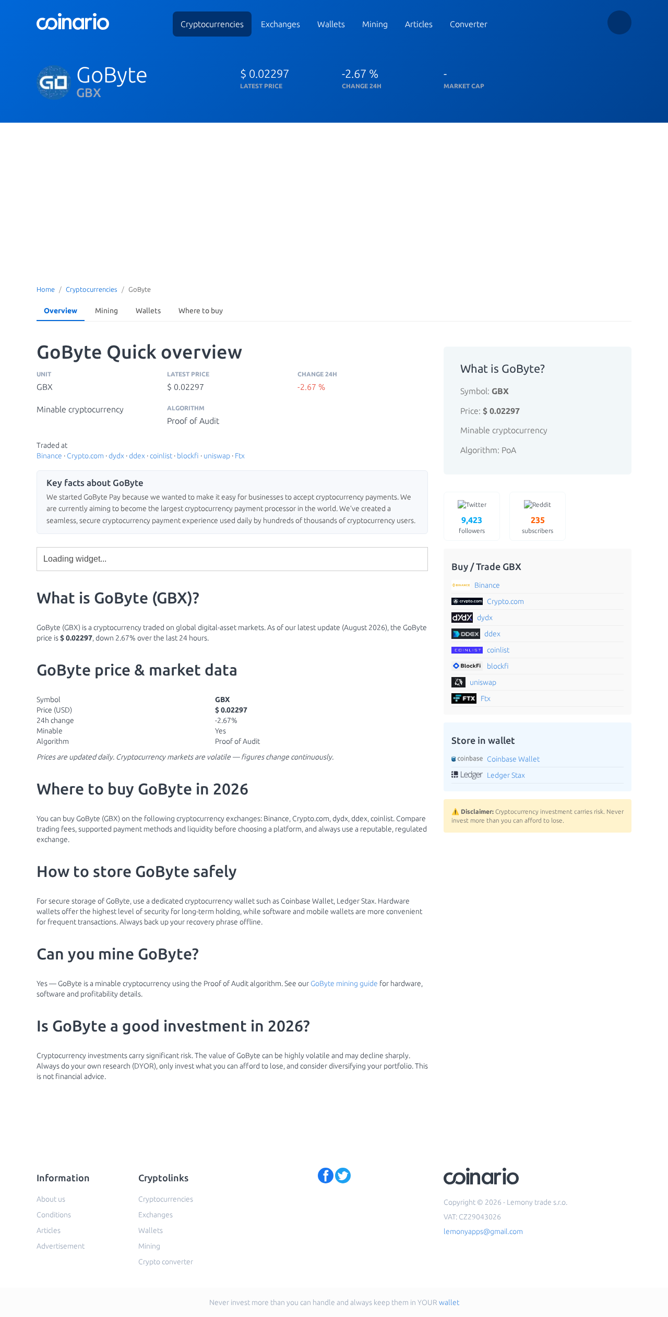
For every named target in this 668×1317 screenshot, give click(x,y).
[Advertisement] (334, 201)
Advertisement (61, 1246)
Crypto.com (85, 456)
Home (46, 289)
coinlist (161, 456)
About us (51, 1199)
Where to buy (200, 310)
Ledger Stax (506, 775)
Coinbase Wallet (513, 759)
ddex (137, 456)
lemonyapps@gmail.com (483, 1231)
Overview (60, 310)
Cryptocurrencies (212, 24)
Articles (419, 24)
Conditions (54, 1215)
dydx (116, 456)
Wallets (331, 24)
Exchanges (280, 24)
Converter (468, 24)
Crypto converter (165, 1261)
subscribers (537, 524)
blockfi (188, 456)
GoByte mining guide (344, 983)
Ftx (240, 456)
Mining (375, 24)
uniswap (217, 456)
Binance (49, 456)
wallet (449, 1302)
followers (472, 524)
